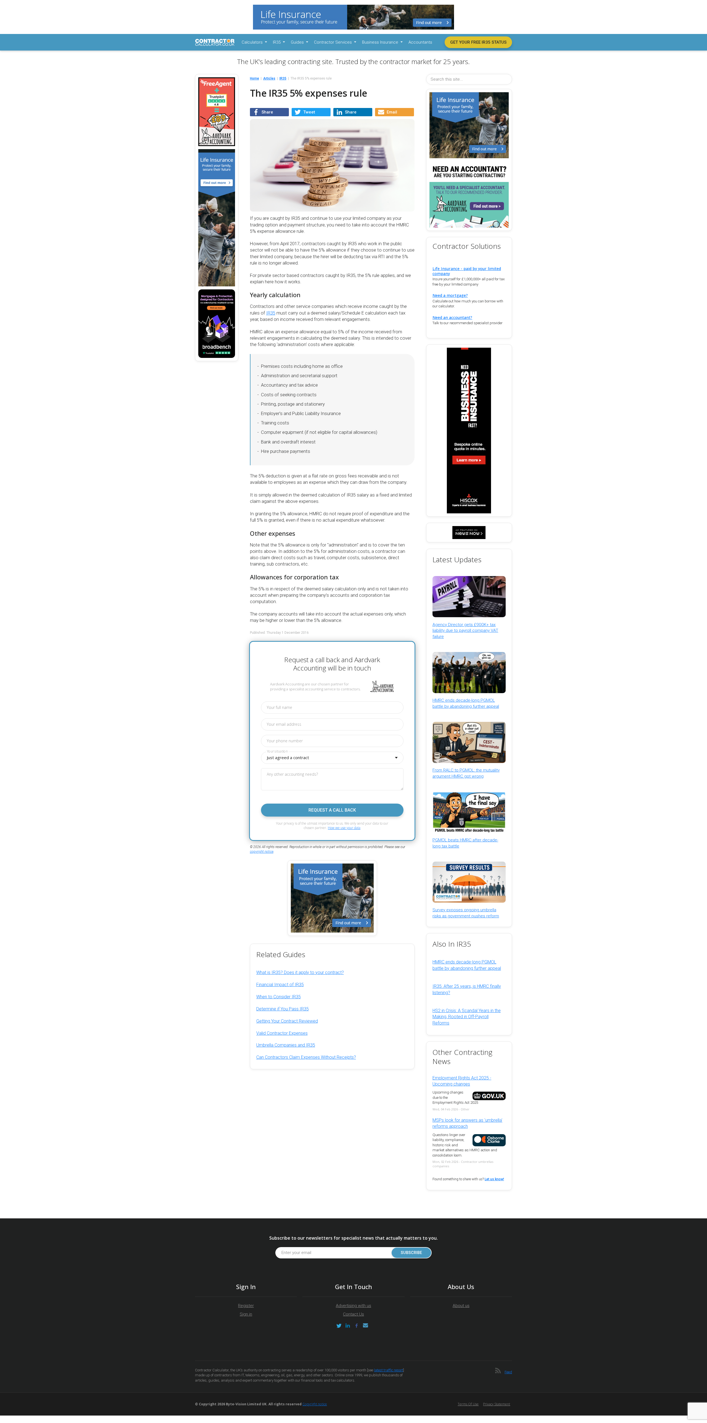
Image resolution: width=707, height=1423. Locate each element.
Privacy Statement (496, 1404)
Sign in (246, 1314)
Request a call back (332, 810)
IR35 (270, 313)
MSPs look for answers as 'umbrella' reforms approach (467, 1123)
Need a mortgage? (450, 295)
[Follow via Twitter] (339, 1325)
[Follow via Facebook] (357, 1325)
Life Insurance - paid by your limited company (466, 271)
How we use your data (344, 827)
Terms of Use (468, 1404)
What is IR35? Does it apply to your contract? (300, 972)
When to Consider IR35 (278, 996)
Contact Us (353, 1314)
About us (461, 1305)
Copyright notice (314, 1404)
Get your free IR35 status (478, 42)
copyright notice (261, 852)
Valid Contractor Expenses (282, 1033)
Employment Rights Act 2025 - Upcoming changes (461, 1081)
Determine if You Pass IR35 (282, 1009)
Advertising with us (353, 1305)
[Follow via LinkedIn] (348, 1325)
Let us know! (494, 1179)
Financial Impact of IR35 (280, 984)
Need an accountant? (452, 317)
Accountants (420, 42)
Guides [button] (298, 42)
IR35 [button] (277, 42)
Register (246, 1305)
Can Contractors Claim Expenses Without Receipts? (306, 1057)
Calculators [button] (253, 42)
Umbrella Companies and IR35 (285, 1045)
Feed (508, 1372)
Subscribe (411, 1252)
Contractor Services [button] (333, 42)
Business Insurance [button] (380, 42)
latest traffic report (388, 1370)
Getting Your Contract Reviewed (287, 1021)
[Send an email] (365, 1325)
